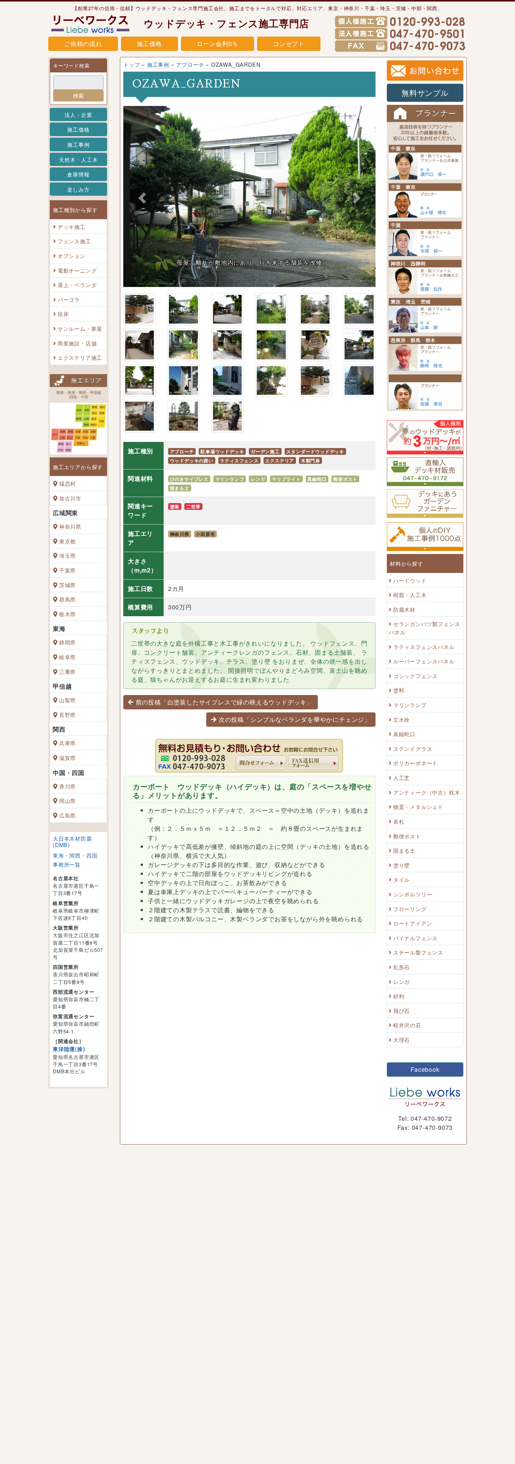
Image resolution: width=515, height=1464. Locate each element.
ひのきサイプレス (189, 479)
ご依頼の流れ (83, 43)
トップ (131, 64)
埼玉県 (67, 556)
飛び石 (401, 1010)
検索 (78, 95)
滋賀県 (67, 757)
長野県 (67, 714)
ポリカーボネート (415, 763)
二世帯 (193, 506)
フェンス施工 (74, 241)
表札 (399, 821)
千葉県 (67, 570)
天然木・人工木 (78, 159)
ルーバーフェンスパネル (424, 661)
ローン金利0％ (218, 43)
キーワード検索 (71, 65)
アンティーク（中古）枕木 (426, 792)
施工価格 (149, 43)
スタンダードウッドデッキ (315, 451)
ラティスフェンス (239, 460)
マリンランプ (229, 479)
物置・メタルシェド (418, 807)
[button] (142, 198)
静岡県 (67, 642)
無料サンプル (425, 92)
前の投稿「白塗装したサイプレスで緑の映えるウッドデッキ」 (224, 702)
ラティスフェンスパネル (424, 647)
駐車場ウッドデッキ (222, 451)
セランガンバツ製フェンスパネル (424, 628)
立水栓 (401, 719)
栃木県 (67, 614)
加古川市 (70, 498)
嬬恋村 (67, 483)
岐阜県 (67, 657)
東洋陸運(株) (69, 1049)
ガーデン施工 (265, 451)
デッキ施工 (72, 226)
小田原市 (205, 534)
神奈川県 (70, 526)
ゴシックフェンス (415, 676)
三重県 (67, 671)
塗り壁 (401, 865)
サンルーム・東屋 (80, 328)
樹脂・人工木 (410, 594)
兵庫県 (67, 743)
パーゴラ (69, 299)
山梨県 (67, 700)
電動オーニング (77, 270)
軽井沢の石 (407, 1025)
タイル (401, 880)
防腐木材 (404, 609)
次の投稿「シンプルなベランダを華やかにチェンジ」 (295, 719)
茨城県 (67, 585)
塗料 (399, 690)
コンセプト (289, 43)
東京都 (67, 541)
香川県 (67, 786)
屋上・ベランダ (77, 285)
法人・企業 (78, 114)
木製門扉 (310, 460)
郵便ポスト (345, 479)
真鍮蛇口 (316, 479)
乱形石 (401, 967)
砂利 (399, 996)
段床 (63, 314)
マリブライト (286, 479)
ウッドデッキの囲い (191, 460)
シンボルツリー (412, 894)
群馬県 (67, 599)
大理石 (401, 1040)
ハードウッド (410, 580)
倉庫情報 (78, 174)
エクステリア (279, 460)
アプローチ (190, 64)
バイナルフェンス (415, 938)
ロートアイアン (412, 923)
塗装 (175, 506)
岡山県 (67, 800)
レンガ (258, 479)
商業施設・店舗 (77, 343)
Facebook (425, 1069)
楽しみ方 (78, 189)
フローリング (410, 909)
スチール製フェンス (418, 952)
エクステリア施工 (80, 357)
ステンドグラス (412, 748)
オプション (72, 255)
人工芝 (401, 777)
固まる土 (179, 488)
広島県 (67, 815)
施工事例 (78, 144)
